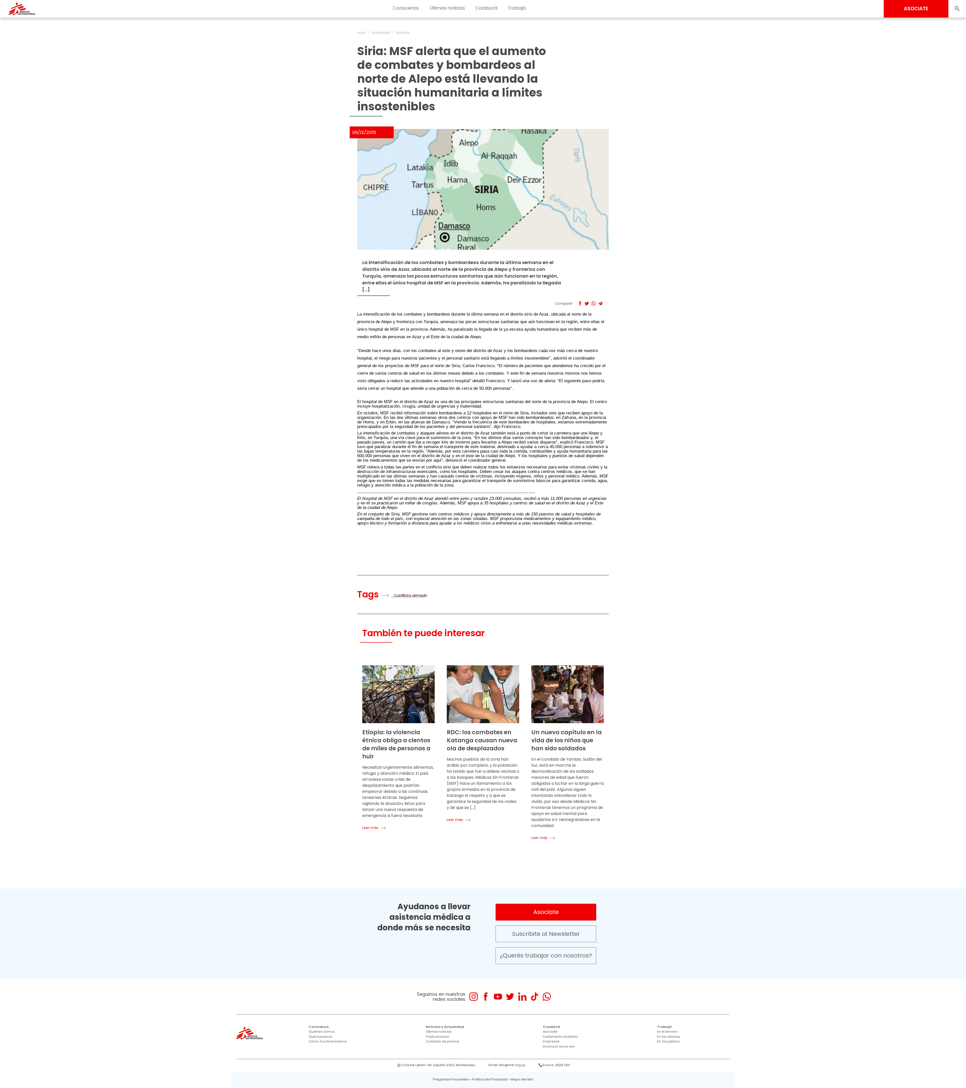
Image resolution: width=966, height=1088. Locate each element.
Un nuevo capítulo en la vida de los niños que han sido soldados (566, 740)
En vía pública (668, 1041)
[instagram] (473, 996)
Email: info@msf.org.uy (507, 1065)
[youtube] (498, 996)
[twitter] (510, 996)
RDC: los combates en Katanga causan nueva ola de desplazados (482, 740)
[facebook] (485, 996)
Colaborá (551, 1026)
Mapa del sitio (522, 1079)
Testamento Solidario (560, 1036)
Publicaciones (437, 1036)
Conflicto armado (410, 595)
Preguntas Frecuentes (451, 1079)
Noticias (403, 32)
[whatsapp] (547, 996)
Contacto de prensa (442, 1041)
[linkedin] (522, 996)
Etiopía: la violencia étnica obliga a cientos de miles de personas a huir (396, 744)
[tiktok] (534, 996)
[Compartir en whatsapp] (593, 303)
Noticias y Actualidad (445, 1026)
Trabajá (664, 1026)
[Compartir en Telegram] (600, 303)
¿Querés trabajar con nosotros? (546, 955)
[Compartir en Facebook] (580, 303)
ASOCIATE (916, 8)
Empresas (551, 1041)
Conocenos (319, 1026)
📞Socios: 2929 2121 (554, 1065)
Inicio (361, 32)
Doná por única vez (559, 1046)
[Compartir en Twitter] (587, 303)
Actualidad (381, 32)
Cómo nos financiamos (328, 1041)
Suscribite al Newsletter (546, 934)
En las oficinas (668, 1036)
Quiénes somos (322, 1031)
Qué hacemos (320, 1036)
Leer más (370, 827)
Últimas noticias (439, 1031)
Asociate (546, 912)
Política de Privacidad (490, 1079)
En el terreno (667, 1031)
